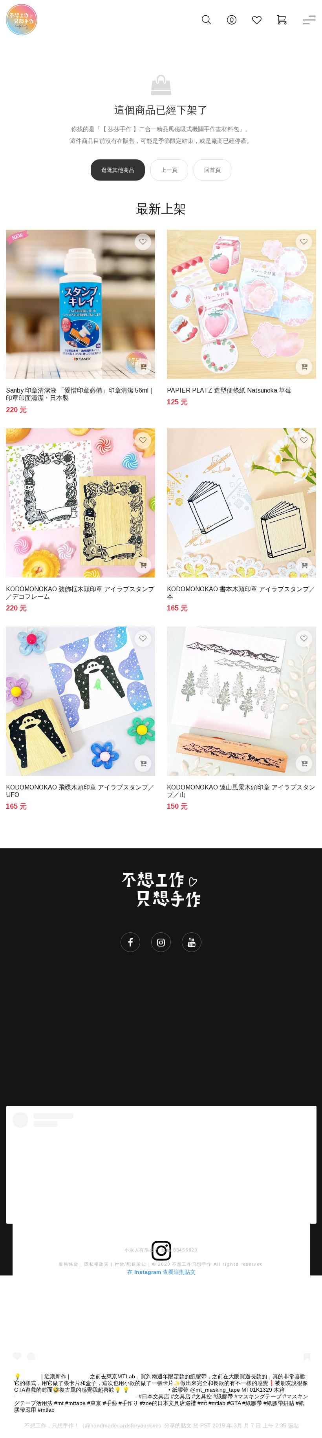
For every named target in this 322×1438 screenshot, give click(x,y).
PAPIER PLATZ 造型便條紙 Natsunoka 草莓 (229, 390)
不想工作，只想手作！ (51, 1425)
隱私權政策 (96, 1264)
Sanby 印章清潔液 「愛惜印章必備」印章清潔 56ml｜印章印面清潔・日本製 (80, 394)
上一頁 (169, 170)
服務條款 (69, 1264)
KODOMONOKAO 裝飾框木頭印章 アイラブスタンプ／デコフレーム (80, 593)
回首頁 (212, 170)
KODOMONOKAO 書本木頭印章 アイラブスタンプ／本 (241, 593)
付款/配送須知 (130, 1264)
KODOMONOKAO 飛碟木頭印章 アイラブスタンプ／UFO (80, 791)
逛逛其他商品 (117, 170)
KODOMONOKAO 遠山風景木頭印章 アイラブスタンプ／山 (241, 791)
